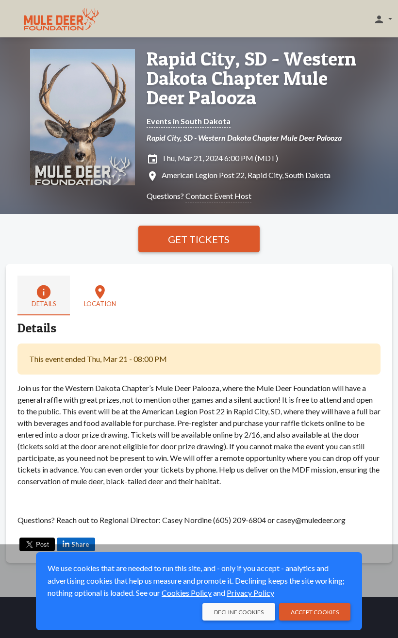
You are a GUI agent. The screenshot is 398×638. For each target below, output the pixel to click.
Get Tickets (199, 239)
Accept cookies (315, 612)
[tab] (43, 295)
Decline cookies (239, 612)
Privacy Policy (250, 592)
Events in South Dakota (189, 121)
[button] (382, 19)
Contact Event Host (218, 195)
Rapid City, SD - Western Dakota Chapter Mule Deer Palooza (251, 78)
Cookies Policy (187, 592)
